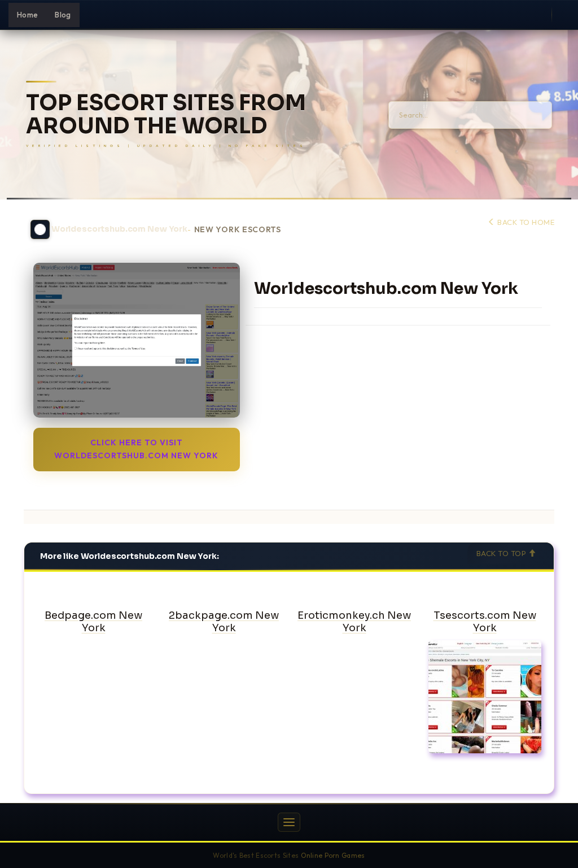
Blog (63, 14)
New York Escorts (237, 229)
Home (27, 14)
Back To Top (502, 553)
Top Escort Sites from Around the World (166, 115)
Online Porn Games (333, 855)
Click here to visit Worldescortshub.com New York (136, 449)
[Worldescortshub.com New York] (136, 340)
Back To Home (525, 222)
